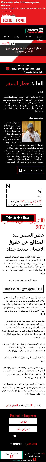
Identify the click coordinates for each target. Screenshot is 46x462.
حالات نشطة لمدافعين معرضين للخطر (34, 454)
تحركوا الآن (23, 429)
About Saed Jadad (22, 65)
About (39, 196)
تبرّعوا (28, 36)
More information (8, 15)
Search (6, 36)
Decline (7, 20)
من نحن (18, 36)
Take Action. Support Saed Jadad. (25, 68)
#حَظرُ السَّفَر (12, 405)
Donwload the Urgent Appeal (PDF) (23, 289)
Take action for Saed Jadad (33, 72)
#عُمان (29, 405)
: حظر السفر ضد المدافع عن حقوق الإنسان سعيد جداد (24, 203)
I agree (20, 20)
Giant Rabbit (32, 443)
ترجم (4, 43)
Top (39, 191)
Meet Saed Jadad (32, 170)
